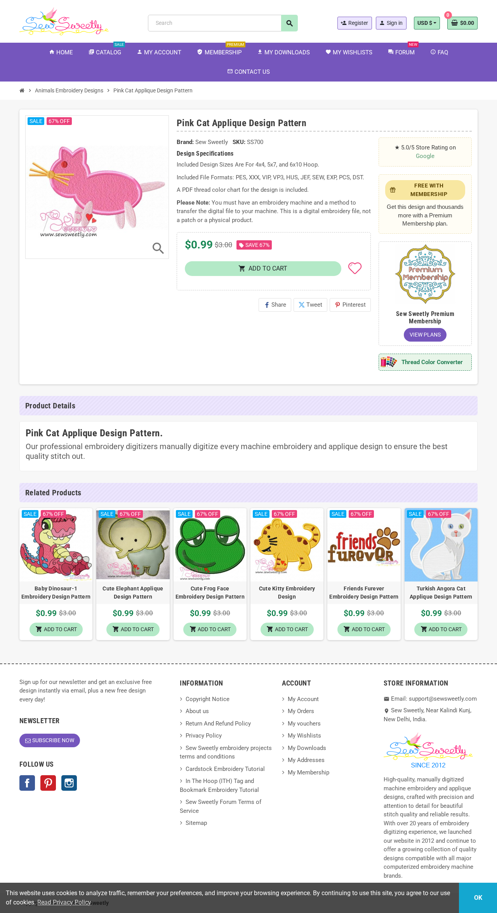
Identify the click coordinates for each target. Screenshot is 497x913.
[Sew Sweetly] (64, 20)
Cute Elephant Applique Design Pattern (133, 592)
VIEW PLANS (425, 335)
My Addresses (306, 760)
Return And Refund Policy (218, 723)
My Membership (308, 772)
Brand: (185, 142)
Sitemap (196, 822)
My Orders (301, 711)
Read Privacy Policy (64, 902)
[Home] (22, 90)
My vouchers (304, 723)
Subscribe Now (53, 740)
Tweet (310, 304)
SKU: (239, 142)
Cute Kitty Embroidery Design (287, 592)
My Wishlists (304, 735)
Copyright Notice (207, 699)
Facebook (27, 783)
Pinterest (350, 304)
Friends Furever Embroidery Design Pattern (363, 592)
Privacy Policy (204, 735)
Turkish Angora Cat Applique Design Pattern (441, 592)
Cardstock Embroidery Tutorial (225, 768)
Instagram (69, 783)
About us (197, 711)
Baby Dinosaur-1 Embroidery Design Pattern (55, 592)
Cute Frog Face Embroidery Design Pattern (210, 592)
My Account (303, 699)
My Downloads (307, 748)
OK (478, 897)
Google (425, 156)
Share (275, 304)
